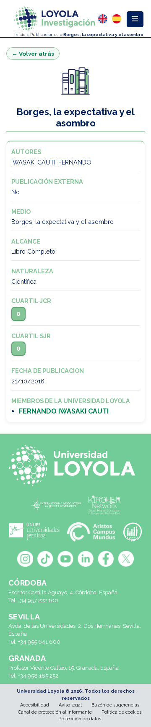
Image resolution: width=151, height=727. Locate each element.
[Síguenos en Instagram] (25, 559)
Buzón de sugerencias (115, 705)
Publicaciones (44, 34)
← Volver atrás (33, 53)
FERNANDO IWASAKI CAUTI (64, 411)
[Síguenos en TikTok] (45, 559)
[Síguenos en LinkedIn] (86, 559)
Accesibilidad (34, 705)
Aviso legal (70, 705)
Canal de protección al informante (55, 712)
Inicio (19, 34)
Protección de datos (79, 719)
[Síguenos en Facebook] (106, 559)
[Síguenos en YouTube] (65, 559)
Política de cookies (121, 712)
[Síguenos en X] (126, 559)
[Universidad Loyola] (75, 465)
